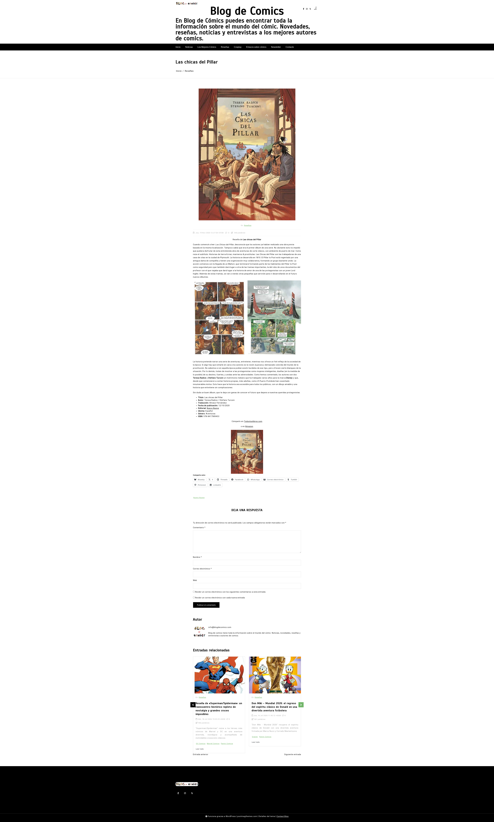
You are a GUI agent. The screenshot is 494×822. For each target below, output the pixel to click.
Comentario (199, 528)
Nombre (197, 557)
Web (195, 580)
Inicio (178, 47)
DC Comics (256, 737)
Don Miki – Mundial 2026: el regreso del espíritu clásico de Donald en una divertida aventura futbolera (218, 707)
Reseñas (225, 47)
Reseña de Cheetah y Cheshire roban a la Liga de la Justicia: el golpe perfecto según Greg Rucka (275, 707)
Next (301, 704)
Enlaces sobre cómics (256, 47)
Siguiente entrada (292, 754)
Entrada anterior (200, 754)
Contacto (290, 47)
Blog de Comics (247, 10)
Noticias (189, 47)
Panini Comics (209, 737)
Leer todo (200, 742)
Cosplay (237, 47)
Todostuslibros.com (253, 421)
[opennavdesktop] (315, 9)
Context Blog (283, 816)
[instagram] (307, 9)
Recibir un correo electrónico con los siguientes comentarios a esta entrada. (230, 592)
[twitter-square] (310, 9)
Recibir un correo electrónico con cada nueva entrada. (220, 598)
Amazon (249, 426)
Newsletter (276, 47)
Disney (199, 737)
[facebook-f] (303, 9)
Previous (193, 704)
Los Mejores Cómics (206, 47)
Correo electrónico (202, 569)
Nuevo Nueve (213, 408)
